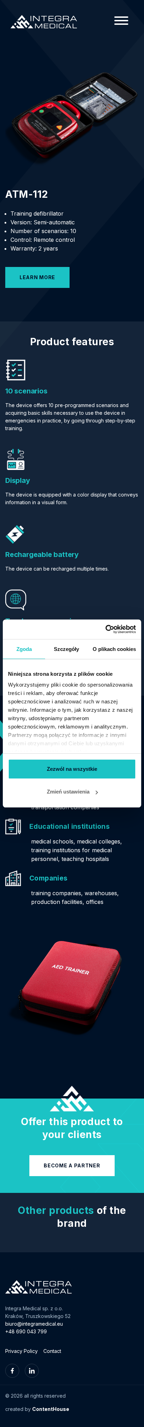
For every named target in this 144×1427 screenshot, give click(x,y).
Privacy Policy (21, 1351)
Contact (52, 1351)
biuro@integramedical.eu (34, 1324)
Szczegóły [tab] (66, 649)
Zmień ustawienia (68, 792)
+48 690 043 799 (26, 1331)
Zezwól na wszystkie (72, 769)
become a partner (72, 1165)
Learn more (37, 277)
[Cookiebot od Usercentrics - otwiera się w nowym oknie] (105, 629)
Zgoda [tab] (24, 649)
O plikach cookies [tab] (114, 649)
